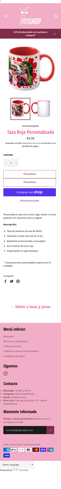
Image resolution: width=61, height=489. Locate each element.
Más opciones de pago (29, 200)
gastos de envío (33, 143)
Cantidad (8, 155)
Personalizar (30, 173)
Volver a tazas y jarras (32, 306)
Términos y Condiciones (15, 341)
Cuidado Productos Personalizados (21, 351)
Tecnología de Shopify (31, 444)
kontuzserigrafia (15, 444)
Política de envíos (12, 346)
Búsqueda (8, 336)
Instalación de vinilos (14, 356)
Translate (23, 470)
